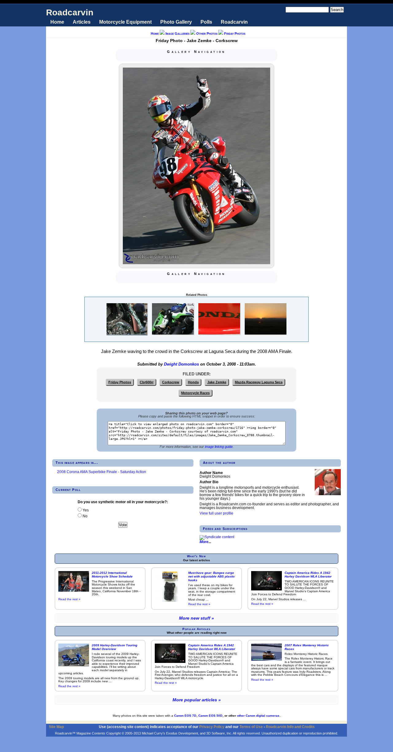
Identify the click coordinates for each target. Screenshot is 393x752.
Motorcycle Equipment (125, 22)
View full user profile (216, 513)
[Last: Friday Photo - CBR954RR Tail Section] (211, 58)
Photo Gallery (176, 22)
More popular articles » (197, 699)
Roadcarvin (69, 12)
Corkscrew (170, 382)
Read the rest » (69, 599)
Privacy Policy (211, 727)
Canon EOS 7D (185, 715)
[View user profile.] (328, 494)
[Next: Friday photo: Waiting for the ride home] (203, 58)
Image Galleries (177, 33)
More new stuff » (196, 618)
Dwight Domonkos (181, 364)
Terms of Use (251, 727)
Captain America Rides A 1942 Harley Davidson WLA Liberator (308, 574)
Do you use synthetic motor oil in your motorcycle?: (123, 502)
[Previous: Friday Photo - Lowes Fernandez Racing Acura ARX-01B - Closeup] (189, 58)
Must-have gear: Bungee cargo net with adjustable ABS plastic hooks (211, 576)
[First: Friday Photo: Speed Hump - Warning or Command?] (181, 58)
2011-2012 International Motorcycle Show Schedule (112, 574)
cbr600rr (147, 382)
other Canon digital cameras (258, 715)
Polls (206, 22)
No (85, 516)
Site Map (56, 727)
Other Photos (206, 33)
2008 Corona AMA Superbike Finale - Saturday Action (101, 472)
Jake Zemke (216, 382)
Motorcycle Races (195, 393)
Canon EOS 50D (210, 715)
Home (57, 22)
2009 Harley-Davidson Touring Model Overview (114, 647)
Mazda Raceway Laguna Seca (258, 382)
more (204, 542)
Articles (82, 22)
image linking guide (219, 446)
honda (193, 382)
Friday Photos (234, 33)
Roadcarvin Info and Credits (290, 727)
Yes (85, 510)
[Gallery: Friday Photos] (196, 58)
